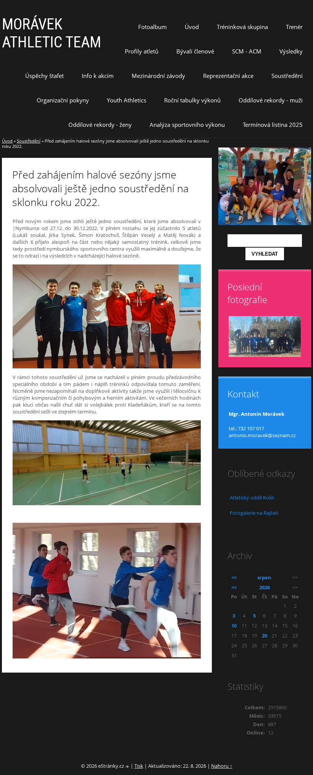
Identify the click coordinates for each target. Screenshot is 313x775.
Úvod (192, 27)
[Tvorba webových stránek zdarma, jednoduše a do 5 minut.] (128, 766)
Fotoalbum (152, 27)
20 (264, 635)
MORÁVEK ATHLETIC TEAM (51, 33)
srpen (264, 577)
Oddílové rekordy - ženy (100, 124)
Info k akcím (98, 75)
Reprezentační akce (228, 75)
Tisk (138, 765)
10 (234, 625)
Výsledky (291, 51)
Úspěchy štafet (44, 75)
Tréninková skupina (242, 27)
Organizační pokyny (63, 100)
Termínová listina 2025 (273, 124)
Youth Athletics (126, 100)
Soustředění (287, 75)
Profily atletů (141, 51)
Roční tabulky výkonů (192, 100)
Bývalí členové (195, 51)
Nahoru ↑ (221, 765)
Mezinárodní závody (158, 75)
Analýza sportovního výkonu (187, 124)
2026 (264, 587)
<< (234, 577)
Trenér (294, 27)
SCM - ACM (246, 51)
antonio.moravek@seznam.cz (262, 435)
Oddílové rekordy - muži (271, 100)
